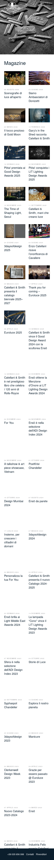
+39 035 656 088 (15, 854)
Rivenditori (41, 854)
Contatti (30, 854)
